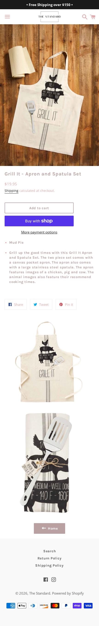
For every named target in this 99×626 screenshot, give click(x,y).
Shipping (11, 190)
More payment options (39, 232)
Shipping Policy (49, 565)
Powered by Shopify (68, 593)
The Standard (39, 593)
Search (49, 551)
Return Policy (50, 558)
